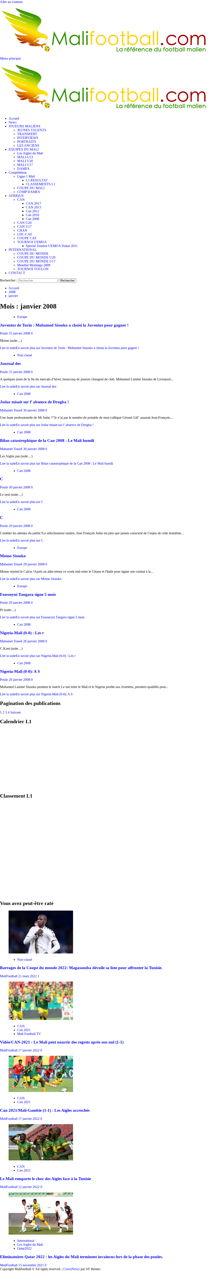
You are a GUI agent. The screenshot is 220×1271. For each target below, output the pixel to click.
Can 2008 (32, 219)
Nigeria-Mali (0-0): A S (20, 671)
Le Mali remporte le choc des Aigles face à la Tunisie (45, 1178)
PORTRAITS (26, 141)
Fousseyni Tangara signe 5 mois (28, 594)
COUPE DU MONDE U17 (36, 261)
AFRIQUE (16, 195)
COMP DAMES (28, 192)
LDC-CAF (24, 234)
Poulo (4, 333)
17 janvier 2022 (29, 1050)
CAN (21, 199)
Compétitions (18, 172)
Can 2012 (32, 211)
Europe (22, 317)
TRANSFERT (27, 134)
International (25, 1240)
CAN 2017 (33, 203)
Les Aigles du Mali (30, 153)
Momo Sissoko (13, 556)
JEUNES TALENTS (31, 130)
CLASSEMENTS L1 (40, 184)
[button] (10, 58)
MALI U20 (25, 161)
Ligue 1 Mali (26, 176)
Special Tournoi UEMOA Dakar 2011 (52, 246)
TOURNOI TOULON (33, 269)
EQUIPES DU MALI (24, 149)
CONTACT (17, 273)
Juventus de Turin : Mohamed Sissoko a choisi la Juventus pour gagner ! (64, 325)
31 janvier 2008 (20, 333)
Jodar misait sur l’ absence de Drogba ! (34, 402)
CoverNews (71, 1269)
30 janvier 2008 (34, 410)
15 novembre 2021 (31, 1265)
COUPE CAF (27, 238)
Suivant (15, 712)
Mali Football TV (29, 1034)
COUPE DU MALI (30, 188)
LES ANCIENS (28, 145)
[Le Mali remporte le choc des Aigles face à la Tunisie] (41, 1159)
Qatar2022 (24, 1248)
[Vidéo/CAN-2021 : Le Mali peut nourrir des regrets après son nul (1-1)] (41, 1019)
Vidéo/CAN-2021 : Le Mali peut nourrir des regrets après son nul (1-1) (62, 1042)
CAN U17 (24, 226)
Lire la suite (69, 348)
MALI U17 (25, 165)
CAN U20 (24, 222)
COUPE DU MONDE (33, 253)
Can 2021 (24, 1030)
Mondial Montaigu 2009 (33, 265)
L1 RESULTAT (37, 180)
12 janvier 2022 (29, 1187)
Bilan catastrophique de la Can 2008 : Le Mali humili (47, 440)
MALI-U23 (25, 157)
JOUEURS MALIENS (24, 126)
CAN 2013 (33, 207)
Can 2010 (32, 215)
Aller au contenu (11, 2)
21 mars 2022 (28, 976)
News (13, 122)
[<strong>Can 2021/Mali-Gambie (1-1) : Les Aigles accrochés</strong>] (41, 1091)
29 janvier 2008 (20, 526)
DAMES (23, 168)
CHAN (22, 230)
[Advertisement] (110, 759)
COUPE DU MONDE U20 (36, 257)
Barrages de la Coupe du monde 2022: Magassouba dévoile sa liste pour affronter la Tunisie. (81, 967)
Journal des (10, 363)
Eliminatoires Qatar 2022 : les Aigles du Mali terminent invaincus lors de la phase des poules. (81, 1256)
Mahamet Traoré (11, 410)
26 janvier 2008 (34, 641)
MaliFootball (9, 976)
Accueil (14, 118)
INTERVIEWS (27, 138)
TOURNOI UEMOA (32, 242)
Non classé (24, 355)
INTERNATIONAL (23, 249)
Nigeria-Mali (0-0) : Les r (22, 633)
